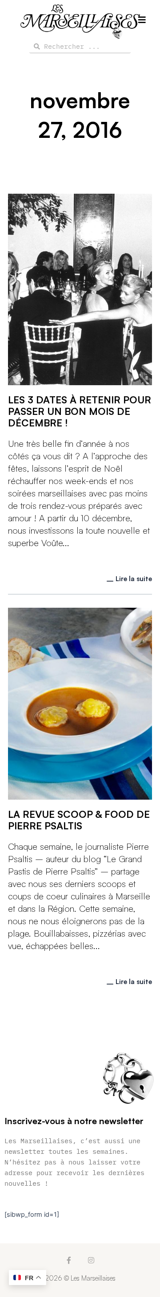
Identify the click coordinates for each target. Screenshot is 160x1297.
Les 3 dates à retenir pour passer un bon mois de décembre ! (79, 411)
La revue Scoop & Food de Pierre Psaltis (79, 820)
